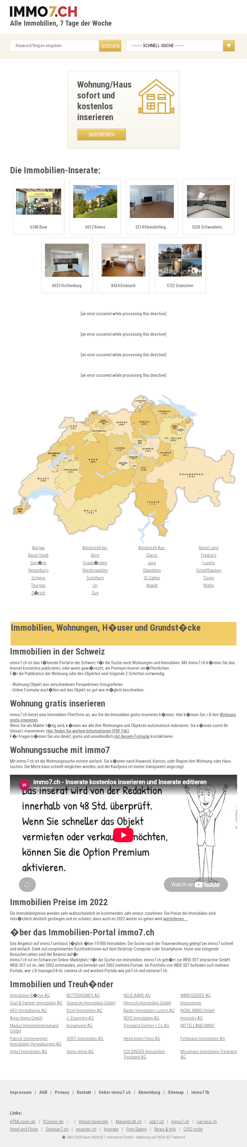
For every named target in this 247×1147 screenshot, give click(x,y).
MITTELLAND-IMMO (197, 1025)
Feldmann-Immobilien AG (202, 1038)
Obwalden (152, 570)
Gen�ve (38, 562)
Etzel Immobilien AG (84, 1010)
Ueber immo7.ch (115, 1092)
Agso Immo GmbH (26, 1018)
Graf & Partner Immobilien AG (36, 1003)
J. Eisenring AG (80, 1018)
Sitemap (176, 1092)
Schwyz (38, 578)
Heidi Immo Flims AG (142, 1038)
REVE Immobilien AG (141, 1018)
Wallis (208, 585)
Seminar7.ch (56, 1129)
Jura (152, 562)
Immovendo (191, 1003)
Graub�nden (95, 562)
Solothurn (95, 578)
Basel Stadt (38, 555)
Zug (95, 593)
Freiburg (208, 555)
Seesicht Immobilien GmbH (91, 1003)
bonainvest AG (79, 1025)
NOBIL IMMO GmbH (197, 1010)
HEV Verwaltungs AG (28, 1010)
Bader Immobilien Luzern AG (149, 1010)
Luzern (208, 562)
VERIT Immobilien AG (85, 1038)
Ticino (208, 578)
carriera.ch (207, 1121)
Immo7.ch (180, 1121)
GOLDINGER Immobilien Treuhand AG (144, 1054)
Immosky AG (191, 1018)
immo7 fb (200, 1092)
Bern (95, 555)
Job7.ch (156, 1121)
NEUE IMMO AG (137, 995)
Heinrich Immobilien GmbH (147, 1003)
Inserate (111, 1129)
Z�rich (38, 593)
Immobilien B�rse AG (30, 995)
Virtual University (93, 1121)
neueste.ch (86, 1129)
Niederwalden (95, 570)
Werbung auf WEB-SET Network (160, 1137)
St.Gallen (152, 578)
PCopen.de (53, 1121)
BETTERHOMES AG (83, 995)
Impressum (21, 1092)
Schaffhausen (208, 570)
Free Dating (136, 1129)
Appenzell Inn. (95, 547)
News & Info (165, 1129)
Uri (95, 585)
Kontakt (84, 1092)
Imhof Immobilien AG (28, 1051)
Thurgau (38, 585)
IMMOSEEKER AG (195, 995)
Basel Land (208, 547)
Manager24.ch (129, 1121)
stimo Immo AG (80, 1051)
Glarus (152, 555)
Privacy (62, 1092)
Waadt (152, 585)
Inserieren (101, 134)
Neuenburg (38, 570)
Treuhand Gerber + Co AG (146, 1025)
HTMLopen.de (23, 1121)
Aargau (38, 547)
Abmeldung (149, 1092)
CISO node (193, 1129)
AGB (43, 1092)
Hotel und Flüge (24, 1129)
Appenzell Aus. (152, 547)
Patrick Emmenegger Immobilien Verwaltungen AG (35, 1041)
